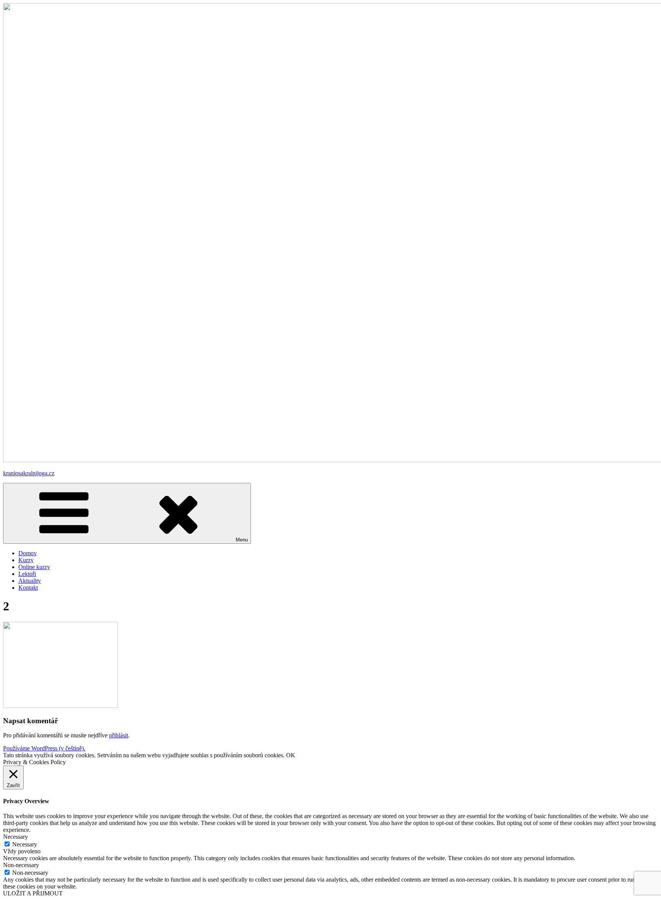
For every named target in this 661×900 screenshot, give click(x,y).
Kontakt (28, 587)
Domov (27, 553)
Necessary (24, 844)
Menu (242, 540)
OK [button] (290, 755)
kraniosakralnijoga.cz (28, 473)
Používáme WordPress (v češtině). (44, 748)
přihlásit (118, 735)
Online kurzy (34, 567)
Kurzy (26, 560)
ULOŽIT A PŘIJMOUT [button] (33, 893)
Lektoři (27, 574)
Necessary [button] (15, 836)
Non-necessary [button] (21, 865)
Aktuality (29, 580)
